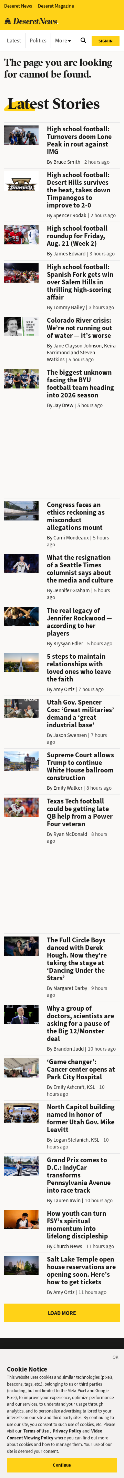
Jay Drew (63, 405)
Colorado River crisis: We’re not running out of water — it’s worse (79, 328)
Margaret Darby (70, 988)
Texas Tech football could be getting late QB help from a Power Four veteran (80, 813)
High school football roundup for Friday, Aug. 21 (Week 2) (77, 236)
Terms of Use (36, 1431)
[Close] (115, 1358)
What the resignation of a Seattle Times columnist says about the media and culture (80, 569)
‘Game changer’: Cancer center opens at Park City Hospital (81, 1069)
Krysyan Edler (68, 643)
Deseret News (18, 6)
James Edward (69, 253)
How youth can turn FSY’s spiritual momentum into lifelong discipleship (77, 1225)
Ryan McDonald (70, 834)
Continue (62, 1465)
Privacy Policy (67, 1431)
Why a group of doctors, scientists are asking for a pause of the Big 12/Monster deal (80, 1023)
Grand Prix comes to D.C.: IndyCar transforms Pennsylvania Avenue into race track (79, 1175)
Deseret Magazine (56, 6)
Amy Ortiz (63, 689)
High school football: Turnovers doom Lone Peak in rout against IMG (79, 140)
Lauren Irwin (67, 1200)
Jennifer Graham (71, 590)
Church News (67, 1246)
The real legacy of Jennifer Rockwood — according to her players (79, 622)
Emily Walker (67, 787)
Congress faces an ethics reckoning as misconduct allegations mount (76, 516)
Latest (14, 40)
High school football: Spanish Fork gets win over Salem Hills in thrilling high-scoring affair (80, 282)
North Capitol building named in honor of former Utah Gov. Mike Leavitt (81, 1118)
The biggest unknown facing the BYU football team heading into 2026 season (80, 384)
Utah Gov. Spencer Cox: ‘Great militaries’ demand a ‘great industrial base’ (80, 714)
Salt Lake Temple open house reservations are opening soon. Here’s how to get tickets (81, 1271)
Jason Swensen (70, 735)
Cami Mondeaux (71, 537)
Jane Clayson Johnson (77, 345)
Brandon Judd (68, 1048)
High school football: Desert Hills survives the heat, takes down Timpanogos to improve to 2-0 (78, 190)
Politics (38, 40)
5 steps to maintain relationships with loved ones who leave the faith (79, 668)
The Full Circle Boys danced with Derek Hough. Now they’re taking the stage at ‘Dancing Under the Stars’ (77, 959)
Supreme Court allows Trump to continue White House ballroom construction (80, 766)
